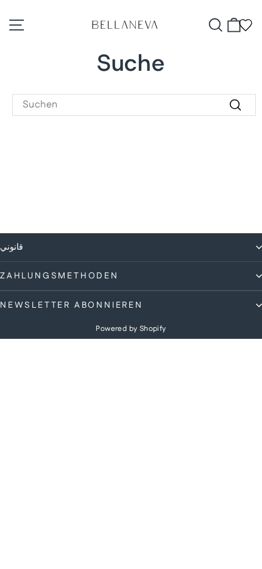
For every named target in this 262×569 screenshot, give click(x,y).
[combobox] (134, 105)
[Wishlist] (245, 25)
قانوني (11, 247)
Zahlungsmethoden (59, 276)
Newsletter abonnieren (71, 305)
